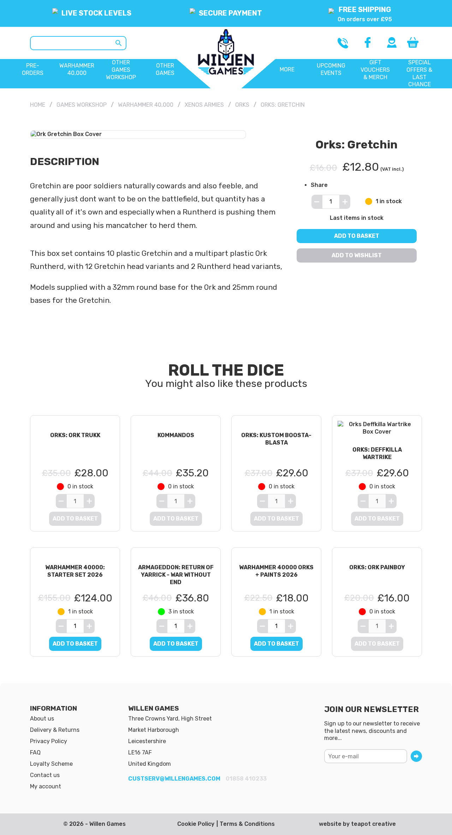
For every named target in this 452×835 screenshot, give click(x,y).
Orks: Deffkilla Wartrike (377, 453)
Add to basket (356, 235)
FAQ (35, 752)
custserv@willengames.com (174, 778)
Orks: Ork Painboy (377, 567)
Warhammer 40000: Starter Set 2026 (75, 571)
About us (42, 718)
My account (45, 786)
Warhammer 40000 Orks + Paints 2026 (276, 571)
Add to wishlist (357, 255)
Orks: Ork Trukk (75, 435)
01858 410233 (246, 778)
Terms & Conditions (247, 824)
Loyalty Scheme (51, 763)
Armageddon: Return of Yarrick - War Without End (176, 575)
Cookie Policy (195, 824)
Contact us (45, 775)
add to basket (75, 643)
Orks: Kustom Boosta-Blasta (276, 439)
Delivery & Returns (54, 730)
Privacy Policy (48, 741)
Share (319, 185)
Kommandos (175, 435)
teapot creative (373, 824)
